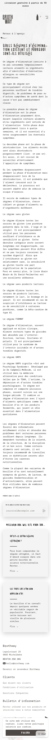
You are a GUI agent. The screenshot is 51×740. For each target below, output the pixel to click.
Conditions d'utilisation (18, 687)
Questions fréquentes (15, 693)
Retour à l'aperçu (14, 33)
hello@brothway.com (17, 663)
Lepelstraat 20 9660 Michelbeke (12, 653)
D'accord (25, 733)
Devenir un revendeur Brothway (21, 669)
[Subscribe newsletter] (44, 511)
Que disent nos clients (17, 683)
